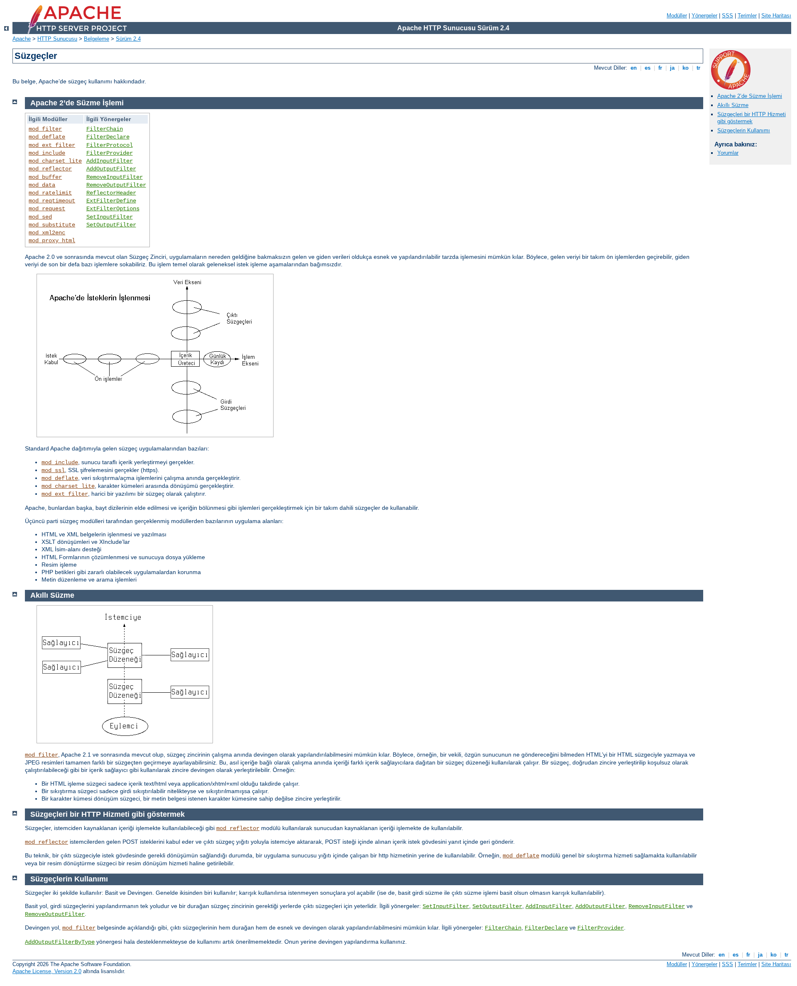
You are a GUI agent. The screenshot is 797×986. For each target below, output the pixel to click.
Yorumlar (727, 153)
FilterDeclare (108, 137)
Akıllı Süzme (732, 105)
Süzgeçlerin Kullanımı (743, 130)
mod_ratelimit (50, 193)
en (633, 68)
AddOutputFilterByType (60, 942)
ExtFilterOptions (112, 208)
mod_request (47, 208)
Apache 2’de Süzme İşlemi (749, 96)
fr (660, 68)
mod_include (47, 153)
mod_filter (45, 129)
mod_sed (40, 217)
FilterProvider (109, 153)
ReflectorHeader (111, 193)
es (647, 68)
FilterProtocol (109, 145)
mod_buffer (45, 177)
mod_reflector (50, 169)
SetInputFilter (109, 217)
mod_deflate (47, 137)
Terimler (747, 15)
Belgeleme (96, 39)
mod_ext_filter (52, 145)
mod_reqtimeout (52, 200)
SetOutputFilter (111, 225)
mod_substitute (52, 225)
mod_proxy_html (52, 240)
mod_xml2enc (47, 232)
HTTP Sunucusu (57, 39)
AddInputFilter (109, 161)
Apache (21, 39)
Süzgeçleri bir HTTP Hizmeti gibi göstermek (751, 117)
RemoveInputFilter (114, 177)
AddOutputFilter (111, 169)
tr (698, 68)
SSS (727, 15)
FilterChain (104, 129)
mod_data (42, 185)
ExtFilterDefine (111, 200)
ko (685, 68)
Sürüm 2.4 (128, 39)
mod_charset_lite (55, 161)
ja (672, 68)
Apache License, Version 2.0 (46, 971)
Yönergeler (704, 15)
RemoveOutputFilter (116, 185)
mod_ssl (53, 470)
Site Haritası (776, 15)
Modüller (677, 15)
